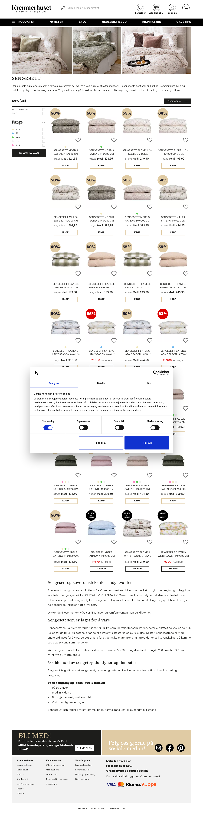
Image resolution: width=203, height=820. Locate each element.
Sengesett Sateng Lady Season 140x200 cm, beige (65, 347)
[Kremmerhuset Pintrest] (181, 748)
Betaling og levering (85, 775)
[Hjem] (32, 9)
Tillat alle (146, 442)
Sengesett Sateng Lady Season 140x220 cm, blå (101, 347)
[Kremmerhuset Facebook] (170, 748)
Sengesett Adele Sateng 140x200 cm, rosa (101, 489)
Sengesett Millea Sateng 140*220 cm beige (173, 221)
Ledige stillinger (24, 765)
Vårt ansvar (22, 770)
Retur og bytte (82, 779)
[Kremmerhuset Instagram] (159, 748)
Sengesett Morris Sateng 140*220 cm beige (65, 147)
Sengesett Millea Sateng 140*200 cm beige (66, 221)
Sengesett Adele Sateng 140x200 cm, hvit (176, 415)
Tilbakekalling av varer (57, 779)
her (149, 612)
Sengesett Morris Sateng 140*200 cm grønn (101, 221)
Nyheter (56, 22)
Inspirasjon (151, 22)
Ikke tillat (101, 442)
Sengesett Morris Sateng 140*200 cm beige (101, 214)
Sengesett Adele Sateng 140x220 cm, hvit (68, 482)
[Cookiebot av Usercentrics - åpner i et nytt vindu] (155, 372)
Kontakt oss (52, 775)
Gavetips (183, 22)
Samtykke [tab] (54, 383)
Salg (82, 22)
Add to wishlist (78, 140)
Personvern (82, 809)
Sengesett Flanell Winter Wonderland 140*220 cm (137, 556)
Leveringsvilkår (82, 770)
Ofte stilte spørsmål (55, 765)
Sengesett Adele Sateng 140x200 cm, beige (173, 422)
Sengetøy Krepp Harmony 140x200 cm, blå (101, 556)
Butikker (21, 775)
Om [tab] (149, 383)
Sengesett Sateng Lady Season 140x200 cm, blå (65, 354)
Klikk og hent (52, 770)
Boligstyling (51, 784)
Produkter (25, 22)
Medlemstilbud (114, 22)
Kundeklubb (22, 779)
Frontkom (121, 809)
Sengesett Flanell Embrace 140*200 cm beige (101, 287)
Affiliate (20, 794)
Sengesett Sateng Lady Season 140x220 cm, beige (101, 354)
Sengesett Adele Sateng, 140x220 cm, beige (65, 482)
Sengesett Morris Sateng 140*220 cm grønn (65, 154)
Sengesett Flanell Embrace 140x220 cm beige (173, 287)
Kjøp (65, 166)
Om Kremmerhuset (26, 784)
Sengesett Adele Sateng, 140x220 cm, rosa (62, 482)
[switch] (83, 427)
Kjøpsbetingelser (83, 765)
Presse (20, 789)
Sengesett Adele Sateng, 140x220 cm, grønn (66, 489)
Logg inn (172, 13)
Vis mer (101, 569)
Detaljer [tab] (101, 383)
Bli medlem (85, 748)
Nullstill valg (29, 153)
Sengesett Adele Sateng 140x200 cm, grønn (173, 415)
